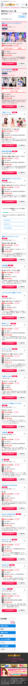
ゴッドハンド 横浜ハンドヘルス (12, 403)
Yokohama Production (9, 485)
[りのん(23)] (20, 37)
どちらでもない (8, 228)
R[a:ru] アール (6, 540)
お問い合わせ (14, 661)
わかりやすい (7, 220)
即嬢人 (20, 48)
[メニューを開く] (2, 4)
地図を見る (22, 63)
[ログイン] (26, 4)
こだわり (3, 649)
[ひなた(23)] (5, 37)
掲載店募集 (21, 659)
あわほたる (5, 565)
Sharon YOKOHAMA (8, 514)
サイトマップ (9, 658)
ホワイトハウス (7, 349)
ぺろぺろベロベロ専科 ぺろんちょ (12, 293)
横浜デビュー (6, 324)
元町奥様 (4, 265)
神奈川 (2, 629)
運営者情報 (14, 658)
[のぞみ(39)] (20, 122)
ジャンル (3, 642)
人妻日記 (4, 432)
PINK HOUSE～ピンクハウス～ (12, 179)
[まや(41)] (12, 82)
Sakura (4, 589)
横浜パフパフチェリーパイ (10, 236)
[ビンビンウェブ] (1, 7)
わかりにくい (7, 224)
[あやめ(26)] (12, 37)
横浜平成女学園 (7, 151)
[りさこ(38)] (12, 122)
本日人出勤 (8, 48)
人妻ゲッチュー (7, 112)
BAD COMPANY (7, 70)
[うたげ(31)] (5, 82)
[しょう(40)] (20, 82)
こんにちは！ (23, 4)
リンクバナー (16, 659)
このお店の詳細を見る (9, 63)
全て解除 (25, 14)
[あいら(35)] (5, 122)
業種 (2, 635)
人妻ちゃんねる (7, 376)
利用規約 (19, 658)
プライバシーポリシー (8, 659)
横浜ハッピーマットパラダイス (11, 23)
